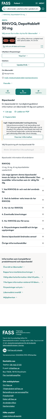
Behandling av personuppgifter (16, 392)
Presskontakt (8, 395)
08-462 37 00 (16, 365)
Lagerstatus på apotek (12, 416)
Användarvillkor (9, 402)
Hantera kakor (9, 406)
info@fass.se (14, 368)
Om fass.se (7, 385)
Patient (17, 3)
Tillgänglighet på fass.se (13, 388)
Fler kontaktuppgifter (12, 375)
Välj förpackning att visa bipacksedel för (18, 144)
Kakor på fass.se (9, 399)
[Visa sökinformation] (43, 8)
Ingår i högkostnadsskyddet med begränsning (21, 78)
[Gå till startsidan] (6, 3)
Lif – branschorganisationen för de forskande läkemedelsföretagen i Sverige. (19, 344)
